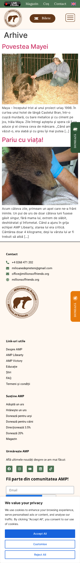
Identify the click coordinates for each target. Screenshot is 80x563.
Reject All (40, 554)
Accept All (40, 533)
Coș (46, 4)
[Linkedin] (40, 469)
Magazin (32, 4)
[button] (70, 18)
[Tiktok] (51, 469)
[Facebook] (9, 469)
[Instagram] (19, 469)
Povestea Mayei (25, 46)
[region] (40, 530)
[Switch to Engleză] (73, 4)
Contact (60, 4)
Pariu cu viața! (22, 140)
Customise (40, 544)
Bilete (46, 18)
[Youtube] (30, 469)
